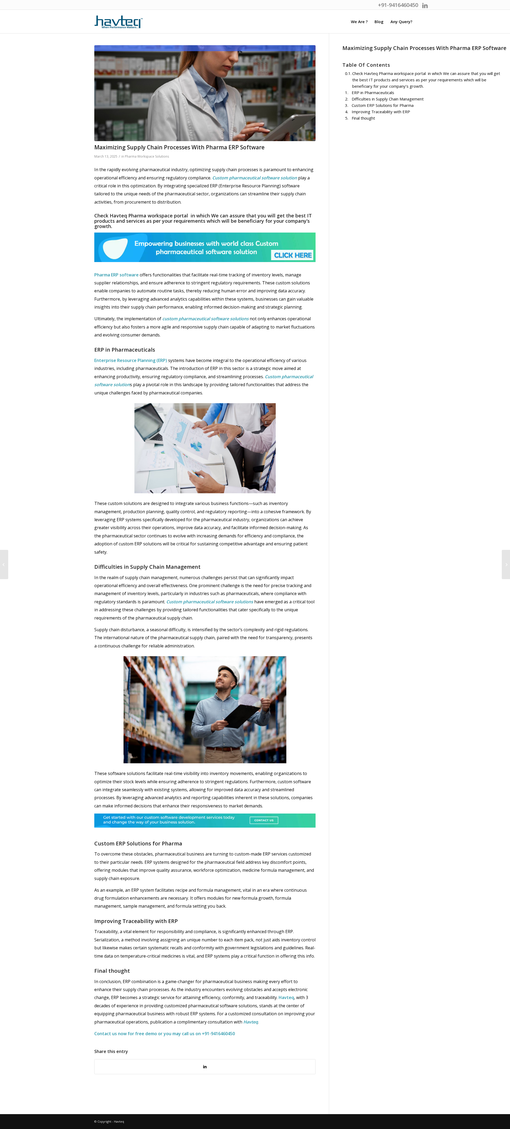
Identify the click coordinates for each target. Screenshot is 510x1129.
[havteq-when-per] (118, 24)
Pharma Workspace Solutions (147, 156)
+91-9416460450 (218, 1034)
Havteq (286, 997)
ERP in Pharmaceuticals (373, 92)
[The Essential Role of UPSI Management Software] (506, 564)
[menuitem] (359, 21)
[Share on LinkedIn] (205, 1066)
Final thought (363, 118)
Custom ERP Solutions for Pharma (383, 105)
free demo (146, 1034)
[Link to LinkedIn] (425, 5)
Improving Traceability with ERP (381, 111)
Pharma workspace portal (158, 215)
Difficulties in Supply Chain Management (388, 99)
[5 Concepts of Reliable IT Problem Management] (4, 564)
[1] (205, 93)
